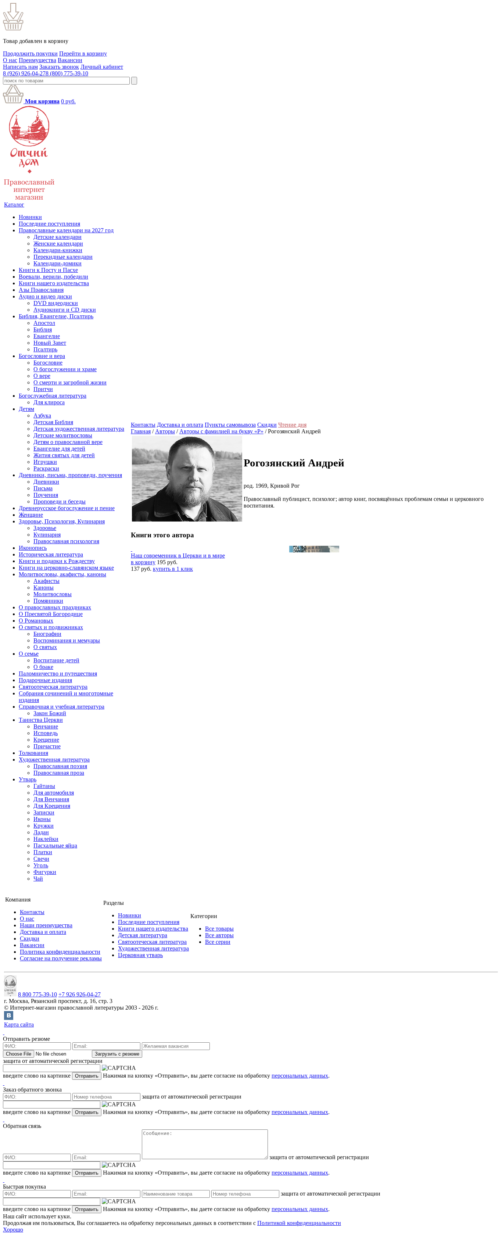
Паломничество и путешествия (58, 673)
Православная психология (66, 541)
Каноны (43, 587)
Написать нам (20, 67)
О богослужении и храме (65, 369)
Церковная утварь (140, 955)
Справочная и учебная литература (61, 706)
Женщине (31, 515)
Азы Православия (41, 290)
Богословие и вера (42, 356)
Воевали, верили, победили (53, 276)
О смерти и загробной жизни (70, 382)
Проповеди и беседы (59, 501)
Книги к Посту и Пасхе (48, 270)
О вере (41, 376)
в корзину (143, 562)
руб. (68, 101)
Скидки (267, 425)
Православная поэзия (60, 766)
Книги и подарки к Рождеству (57, 561)
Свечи (41, 859)
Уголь (40, 865)
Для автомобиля (53, 792)
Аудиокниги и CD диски (64, 310)
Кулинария (47, 534)
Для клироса (49, 402)
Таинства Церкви (41, 720)
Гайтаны (44, 786)
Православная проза (58, 773)
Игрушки (45, 462)
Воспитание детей (56, 660)
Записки (43, 812)
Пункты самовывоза (230, 425)
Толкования (33, 753)
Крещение (46, 740)
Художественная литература (54, 759)
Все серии (217, 942)
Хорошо (13, 1229)
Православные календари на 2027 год (66, 230)
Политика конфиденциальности (60, 952)
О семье (29, 654)
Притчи (43, 389)
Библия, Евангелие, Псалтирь (56, 316)
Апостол (44, 323)
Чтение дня (292, 425)
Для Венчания (51, 799)
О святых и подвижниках (51, 627)
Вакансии (70, 60)
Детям (26, 409)
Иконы (42, 819)
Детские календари (57, 237)
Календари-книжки (57, 250)
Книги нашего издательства (54, 283)
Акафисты (46, 581)
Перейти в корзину (83, 53)
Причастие (47, 746)
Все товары (219, 928)
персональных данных (300, 1075)
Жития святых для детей (64, 455)
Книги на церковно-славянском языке (66, 568)
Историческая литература (51, 554)
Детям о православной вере (68, 442)
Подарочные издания (45, 680)
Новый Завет (49, 343)
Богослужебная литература (52, 396)
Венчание (45, 726)
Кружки (43, 826)
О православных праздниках (55, 607)
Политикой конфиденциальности (299, 1223)
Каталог (14, 204)
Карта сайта (19, 1024)
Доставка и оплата (180, 425)
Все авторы (219, 935)
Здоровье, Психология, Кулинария (62, 521)
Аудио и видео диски (45, 296)
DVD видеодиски (55, 303)
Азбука (42, 415)
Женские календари (58, 243)
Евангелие (46, 336)
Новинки (30, 217)
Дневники (46, 482)
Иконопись (33, 548)
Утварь (27, 779)
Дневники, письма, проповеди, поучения (70, 475)
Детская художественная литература (78, 429)
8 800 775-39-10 (37, 994)
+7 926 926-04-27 (79, 994)
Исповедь (45, 733)
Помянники (48, 601)
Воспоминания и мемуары (66, 640)
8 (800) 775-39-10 (67, 73)
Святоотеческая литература (53, 687)
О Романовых (36, 620)
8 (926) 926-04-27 (24, 73)
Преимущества (37, 60)
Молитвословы (52, 594)
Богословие (47, 362)
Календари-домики (57, 263)
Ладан (41, 832)
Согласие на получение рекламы (61, 958)
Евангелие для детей (59, 448)
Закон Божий (49, 713)
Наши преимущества (46, 925)
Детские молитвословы (62, 435)
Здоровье (44, 528)
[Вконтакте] (8, 1018)
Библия (42, 329)
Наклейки (45, 839)
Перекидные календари (63, 257)
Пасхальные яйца (55, 845)
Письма (43, 488)
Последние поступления (49, 224)
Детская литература (142, 935)
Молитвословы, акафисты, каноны (62, 574)
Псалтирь (45, 349)
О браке (43, 667)
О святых (45, 647)
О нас (10, 60)
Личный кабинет (101, 67)
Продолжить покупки (30, 53)
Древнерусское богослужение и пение (67, 508)
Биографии (47, 634)
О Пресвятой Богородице (51, 614)
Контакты (143, 425)
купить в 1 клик (173, 569)
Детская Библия (53, 422)
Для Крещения (51, 806)
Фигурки (44, 872)
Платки (42, 852)
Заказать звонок (59, 67)
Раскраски (46, 468)
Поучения (45, 495)
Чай (38, 878)
